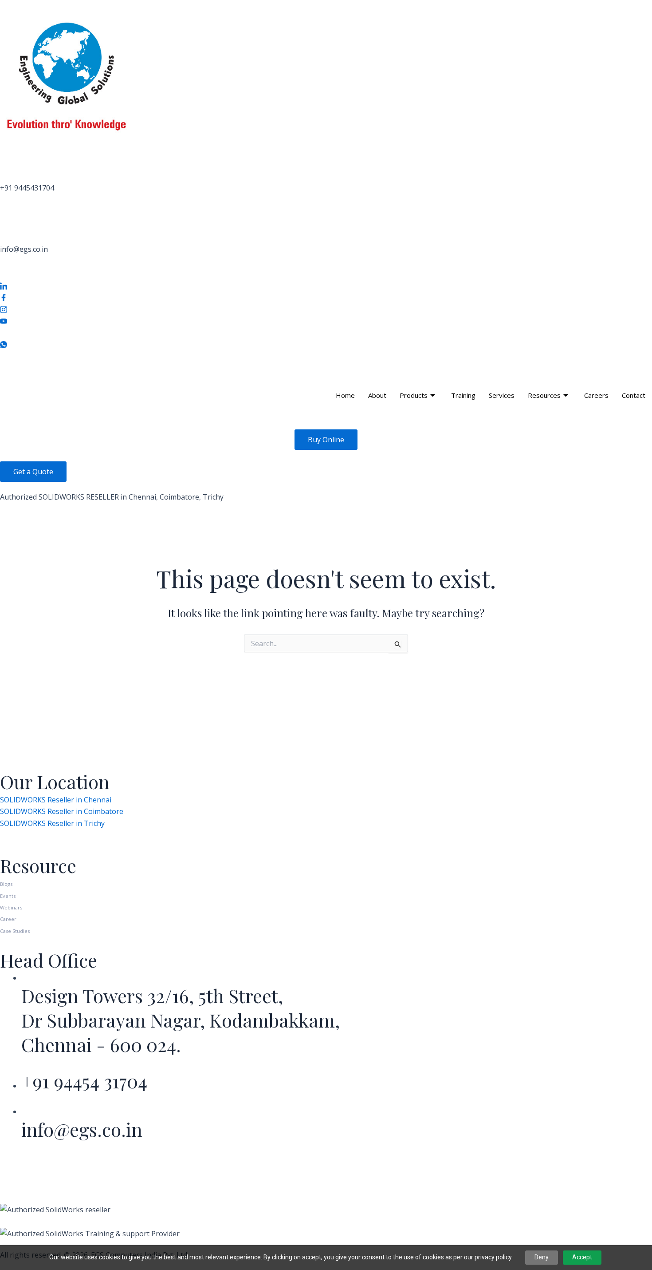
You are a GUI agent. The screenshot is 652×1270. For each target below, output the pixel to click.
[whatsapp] (326, 343)
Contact (633, 395)
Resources (544, 395)
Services (502, 395)
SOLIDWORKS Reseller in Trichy (52, 823)
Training (463, 395)
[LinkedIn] (326, 285)
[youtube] (326, 320)
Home (345, 395)
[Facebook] (326, 297)
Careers (596, 395)
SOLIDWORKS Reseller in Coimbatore (61, 811)
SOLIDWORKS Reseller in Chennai (55, 800)
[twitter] (326, 332)
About (377, 395)
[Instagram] (326, 308)
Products (414, 395)
